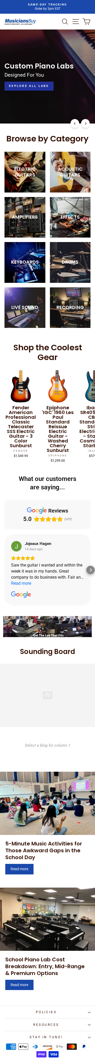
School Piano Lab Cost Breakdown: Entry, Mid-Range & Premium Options (45, 966)
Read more (19, 869)
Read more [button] (21, 583)
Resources (46, 1025)
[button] (4, 570)
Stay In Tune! (46, 1037)
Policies (46, 1012)
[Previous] (74, 123)
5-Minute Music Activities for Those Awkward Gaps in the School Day (43, 850)
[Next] (85, 123)
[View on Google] (16, 546)
